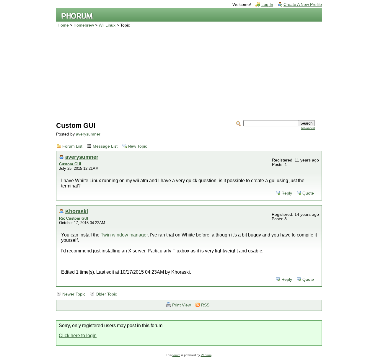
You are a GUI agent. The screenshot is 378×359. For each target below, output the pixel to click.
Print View (181, 305)
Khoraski (76, 211)
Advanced (308, 128)
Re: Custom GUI (73, 218)
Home (63, 25)
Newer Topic (73, 294)
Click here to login (78, 335)
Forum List (72, 146)
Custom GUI (70, 164)
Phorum (206, 355)
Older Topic (106, 294)
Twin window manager (124, 234)
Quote (308, 193)
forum (176, 355)
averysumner (88, 134)
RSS (205, 305)
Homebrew (84, 25)
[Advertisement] (189, 73)
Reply (286, 193)
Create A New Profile (303, 4)
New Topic (137, 146)
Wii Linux (107, 25)
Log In (267, 4)
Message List (105, 146)
